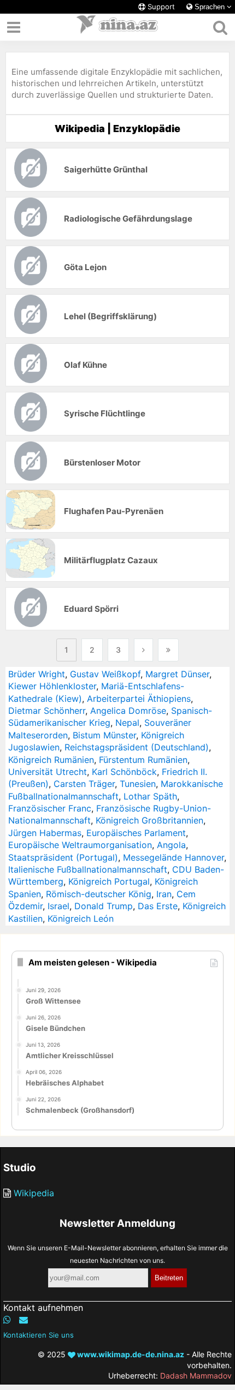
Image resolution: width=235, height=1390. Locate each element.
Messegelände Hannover (173, 857)
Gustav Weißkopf (105, 674)
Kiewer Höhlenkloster (52, 686)
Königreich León (81, 918)
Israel (58, 905)
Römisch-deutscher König (98, 893)
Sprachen (209, 7)
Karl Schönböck (124, 771)
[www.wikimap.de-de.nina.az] (117, 27)
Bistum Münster (104, 735)
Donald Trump (103, 905)
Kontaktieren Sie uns (38, 1335)
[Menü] (13, 27)
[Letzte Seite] (168, 650)
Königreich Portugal (109, 881)
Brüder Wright (36, 674)
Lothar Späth (150, 796)
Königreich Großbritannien (149, 820)
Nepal (127, 722)
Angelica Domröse (128, 710)
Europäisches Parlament (136, 832)
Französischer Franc (49, 808)
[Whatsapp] (7, 1319)
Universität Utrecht (47, 771)
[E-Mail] (23, 1319)
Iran (164, 893)
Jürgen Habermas (44, 832)
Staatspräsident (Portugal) (63, 857)
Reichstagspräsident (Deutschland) (136, 747)
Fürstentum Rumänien (143, 759)
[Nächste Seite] (143, 650)
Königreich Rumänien (51, 759)
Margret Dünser (177, 674)
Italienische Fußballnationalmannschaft (87, 869)
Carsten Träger (84, 783)
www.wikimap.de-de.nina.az (129, 1354)
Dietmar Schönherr (46, 710)
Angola (171, 844)
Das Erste (158, 905)
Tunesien (138, 783)
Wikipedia (34, 1193)
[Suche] (220, 27)
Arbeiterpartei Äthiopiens (139, 698)
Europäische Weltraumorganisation (80, 844)
